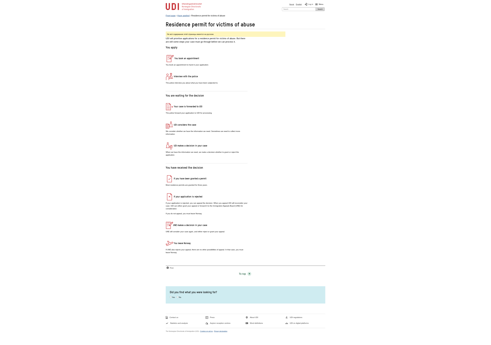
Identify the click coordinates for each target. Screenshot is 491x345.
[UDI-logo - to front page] (184, 10)
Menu (319, 4)
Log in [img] (308, 4)
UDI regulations (296, 317)
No (180, 297)
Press (212, 317)
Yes (173, 297)
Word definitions (256, 323)
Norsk (291, 4)
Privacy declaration (220, 331)
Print (170, 267)
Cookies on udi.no (206, 331)
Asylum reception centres (220, 323)
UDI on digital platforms (299, 323)
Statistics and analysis (179, 323)
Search (320, 9)
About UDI (254, 317)
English (299, 4)
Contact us (174, 317)
